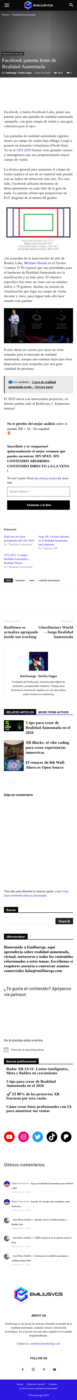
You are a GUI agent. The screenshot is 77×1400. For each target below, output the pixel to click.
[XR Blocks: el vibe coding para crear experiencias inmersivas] (14, 750)
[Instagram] (33, 1369)
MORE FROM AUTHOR (53, 712)
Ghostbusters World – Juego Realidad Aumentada (55, 632)
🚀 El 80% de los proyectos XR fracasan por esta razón (32, 1096)
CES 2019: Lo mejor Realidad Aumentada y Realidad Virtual (16, 559)
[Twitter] (44, 1370)
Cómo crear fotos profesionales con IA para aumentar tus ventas (38, 1109)
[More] (55, 85)
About (20, 1384)
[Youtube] (54, 1370)
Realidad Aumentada (24, 14)
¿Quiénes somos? (35, 1384)
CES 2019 (24, 150)
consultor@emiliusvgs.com (45, 1343)
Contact (53, 1384)
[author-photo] (38, 670)
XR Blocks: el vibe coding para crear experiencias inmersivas (47, 747)
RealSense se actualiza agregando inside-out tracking (21, 632)
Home (5, 14)
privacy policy (48, 478)
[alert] (38, 1049)
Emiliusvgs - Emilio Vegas (19, 72)
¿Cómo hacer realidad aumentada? (38, 1388)
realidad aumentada (49, 580)
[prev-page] (6, 781)
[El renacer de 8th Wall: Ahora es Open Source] (14, 765)
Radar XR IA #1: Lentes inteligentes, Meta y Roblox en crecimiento (37, 1071)
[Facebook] (22, 1370)
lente (31, 580)
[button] (6, 5)
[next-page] (12, 781)
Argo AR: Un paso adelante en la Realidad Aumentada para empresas (53, 540)
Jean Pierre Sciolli (21, 1219)
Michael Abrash (36, 263)
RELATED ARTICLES (20, 712)
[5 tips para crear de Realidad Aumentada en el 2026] (14, 725)
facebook (20, 580)
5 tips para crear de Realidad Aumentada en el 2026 (48, 727)
